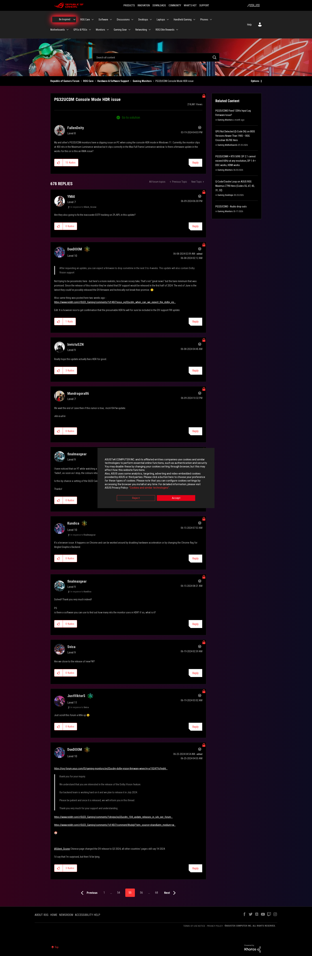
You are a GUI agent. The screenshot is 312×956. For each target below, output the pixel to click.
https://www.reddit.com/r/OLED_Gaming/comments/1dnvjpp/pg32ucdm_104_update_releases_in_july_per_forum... (113, 817)
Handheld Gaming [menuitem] (183, 19)
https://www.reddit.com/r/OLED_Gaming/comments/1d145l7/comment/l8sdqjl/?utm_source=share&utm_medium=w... (115, 824)
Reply (195, 162)
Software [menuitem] (103, 19)
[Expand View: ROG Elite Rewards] (177, 29)
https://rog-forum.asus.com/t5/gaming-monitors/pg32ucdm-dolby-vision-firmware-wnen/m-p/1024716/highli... (111, 768)
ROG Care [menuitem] (85, 19)
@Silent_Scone (62, 848)
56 (141, 892)
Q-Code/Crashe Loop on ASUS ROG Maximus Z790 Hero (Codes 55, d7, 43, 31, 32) (235, 186)
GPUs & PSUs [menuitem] (80, 29)
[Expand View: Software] (111, 19)
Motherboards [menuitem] (57, 29)
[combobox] (156, 57)
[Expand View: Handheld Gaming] (194, 19)
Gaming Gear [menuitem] (120, 29)
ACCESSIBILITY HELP (87, 915)
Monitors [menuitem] (100, 29)
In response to (83, 207)
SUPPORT (204, 5)
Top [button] (56, 947)
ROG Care (88, 81)
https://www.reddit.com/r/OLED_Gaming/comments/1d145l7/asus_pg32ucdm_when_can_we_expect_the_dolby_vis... (115, 302)
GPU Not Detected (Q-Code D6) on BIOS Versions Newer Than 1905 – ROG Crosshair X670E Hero (235, 136)
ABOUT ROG (41, 915)
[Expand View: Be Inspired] (74, 19)
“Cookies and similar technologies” (149, 487)
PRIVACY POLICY (215, 926)
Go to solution (131, 117)
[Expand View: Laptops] (168, 19)
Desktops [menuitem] (143, 19)
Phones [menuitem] (204, 19)
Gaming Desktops (225, 195)
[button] (58, 162)
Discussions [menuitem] (123, 19)
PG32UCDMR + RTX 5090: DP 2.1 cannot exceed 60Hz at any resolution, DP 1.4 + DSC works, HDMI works (235, 161)
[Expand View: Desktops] (151, 19)
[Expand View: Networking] (149, 29)
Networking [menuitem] (141, 29)
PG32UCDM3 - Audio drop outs (231, 206)
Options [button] (255, 81)
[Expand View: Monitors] (108, 29)
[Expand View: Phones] (211, 19)
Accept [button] (176, 498)
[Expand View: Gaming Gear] (129, 29)
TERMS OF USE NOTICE (194, 926)
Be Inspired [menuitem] (64, 19)
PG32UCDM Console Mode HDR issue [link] (174, 81)
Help (249, 24)
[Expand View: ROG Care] (92, 19)
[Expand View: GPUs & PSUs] (90, 29)
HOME (53, 915)
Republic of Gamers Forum (64, 81)
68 (156, 892)
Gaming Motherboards (227, 145)
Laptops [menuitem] (161, 19)
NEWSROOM (66, 915)
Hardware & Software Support (113, 81)
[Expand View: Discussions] (132, 19)
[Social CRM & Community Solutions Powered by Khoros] (252, 948)
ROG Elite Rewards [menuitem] (165, 29)
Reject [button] (136, 498)
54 (118, 892)
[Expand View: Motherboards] (67, 29)
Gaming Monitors (142, 81)
